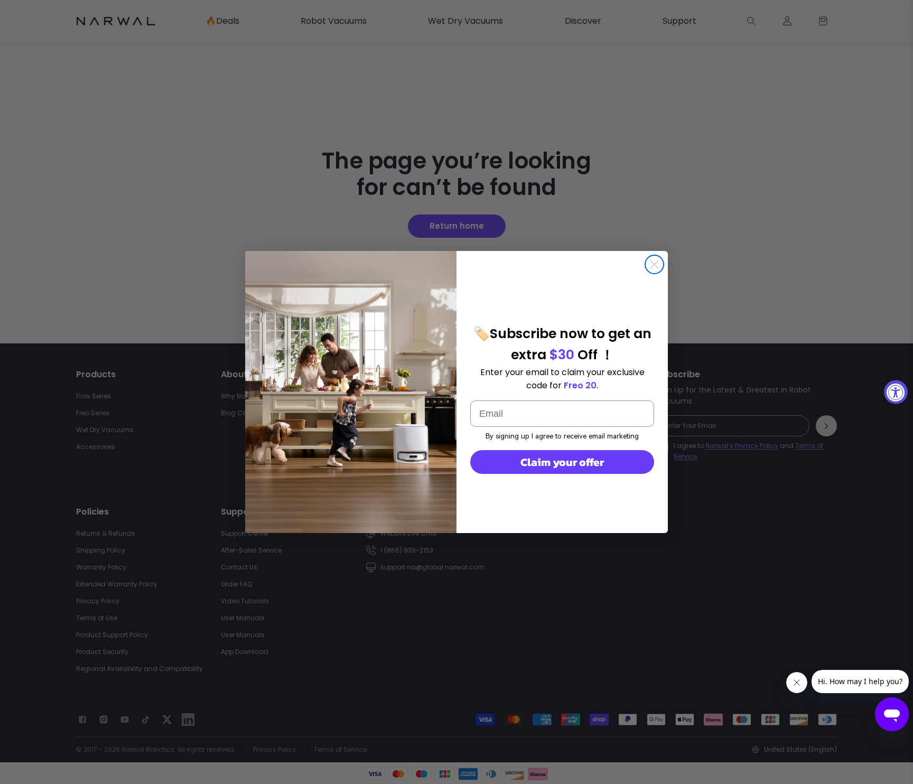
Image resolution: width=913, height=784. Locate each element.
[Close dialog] (654, 264)
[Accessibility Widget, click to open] (896, 392)
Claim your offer (562, 462)
